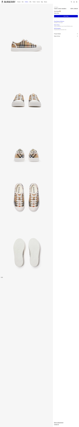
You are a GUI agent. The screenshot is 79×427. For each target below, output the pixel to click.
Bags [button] (42, 1)
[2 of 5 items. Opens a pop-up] (26, 86)
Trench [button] (34, 1)
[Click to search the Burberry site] (71, 2)
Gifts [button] (30, 1)
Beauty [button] (45, 1)
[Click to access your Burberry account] (74, 2)
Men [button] (23, 1)
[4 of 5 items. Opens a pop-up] (26, 196)
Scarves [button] (38, 1)
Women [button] (19, 1)
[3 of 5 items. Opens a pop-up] (26, 141)
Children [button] (26, 1)
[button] (66, 16)
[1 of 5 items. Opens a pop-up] (26, 31)
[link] (58, 422)
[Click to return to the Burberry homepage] (9, 2)
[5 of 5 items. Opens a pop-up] (26, 251)
